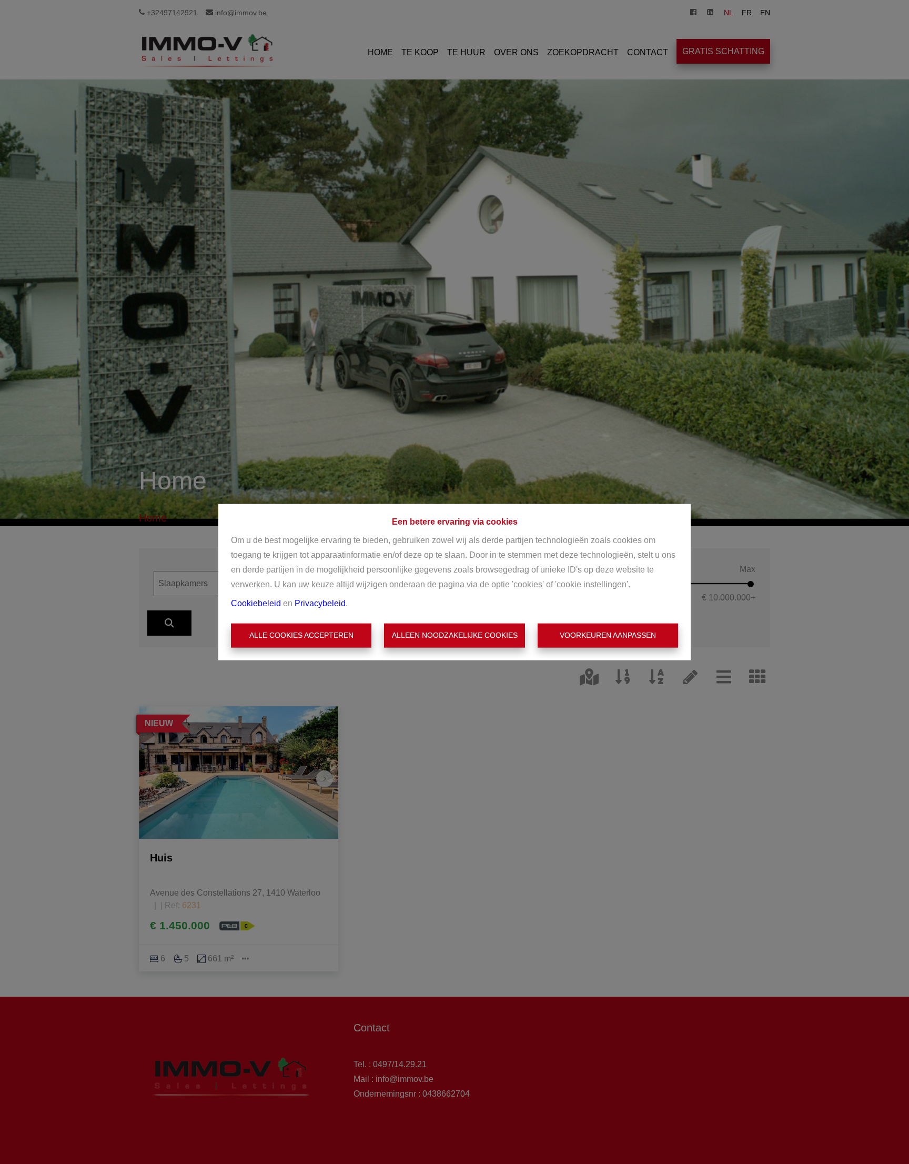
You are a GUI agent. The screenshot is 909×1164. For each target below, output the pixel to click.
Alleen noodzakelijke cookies (455, 635)
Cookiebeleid (256, 603)
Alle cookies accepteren (301, 635)
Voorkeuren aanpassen (608, 635)
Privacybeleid (320, 603)
